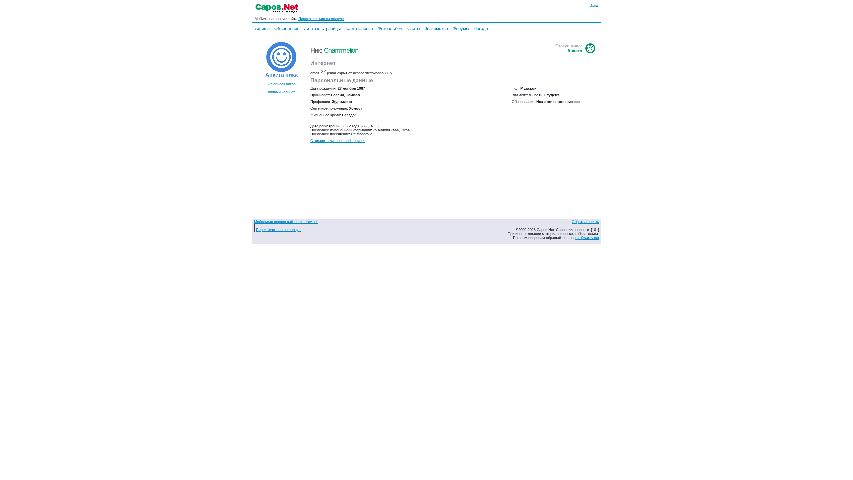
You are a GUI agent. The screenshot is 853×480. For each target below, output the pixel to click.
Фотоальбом (390, 28)
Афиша (262, 28)
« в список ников (281, 84)
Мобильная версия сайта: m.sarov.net (286, 222)
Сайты (413, 28)
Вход (594, 5)
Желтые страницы (322, 28)
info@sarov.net (587, 238)
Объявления (286, 28)
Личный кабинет (281, 92)
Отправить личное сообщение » (337, 141)
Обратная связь (585, 222)
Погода (481, 28)
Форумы (461, 28)
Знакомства (436, 28)
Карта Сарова (359, 28)
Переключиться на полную (321, 19)
